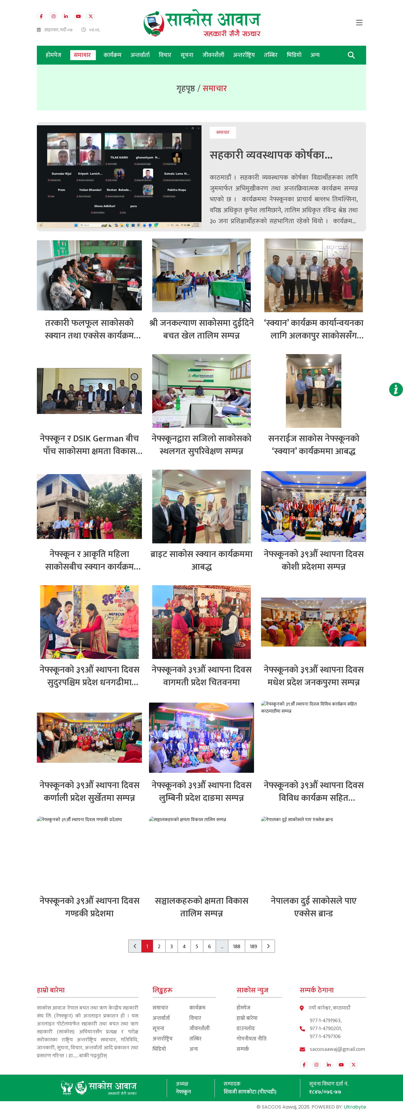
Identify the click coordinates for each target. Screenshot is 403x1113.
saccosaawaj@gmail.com (337, 1049)
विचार (166, 55)
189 (253, 946)
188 (236, 946)
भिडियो (295, 55)
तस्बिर (271, 55)
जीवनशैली (214, 55)
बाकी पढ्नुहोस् (93, 1055)
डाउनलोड (246, 1029)
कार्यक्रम (113, 55)
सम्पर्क (243, 1049)
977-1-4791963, (326, 1021)
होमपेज (53, 55)
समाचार (83, 55)
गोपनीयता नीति (251, 1039)
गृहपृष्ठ (185, 89)
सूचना (188, 55)
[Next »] (268, 946)
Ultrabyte (355, 1107)
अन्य (315, 55)
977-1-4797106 (325, 1037)
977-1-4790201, (326, 1029)
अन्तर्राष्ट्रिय (244, 55)
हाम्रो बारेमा (247, 1018)
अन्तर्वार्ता (141, 55)
